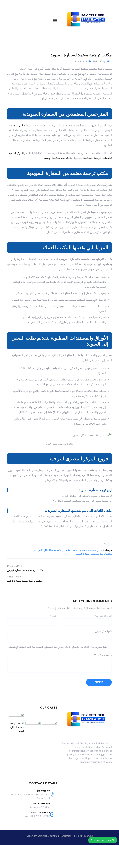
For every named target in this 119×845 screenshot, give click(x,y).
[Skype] (104, 768)
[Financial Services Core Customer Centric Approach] (16, 727)
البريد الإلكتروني (103, 615)
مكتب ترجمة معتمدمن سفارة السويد (94, 553)
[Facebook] (110, 768)
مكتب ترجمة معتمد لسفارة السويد (88, 550)
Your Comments (103, 655)
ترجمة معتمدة (82, 61)
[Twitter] (107, 768)
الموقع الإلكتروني (103, 631)
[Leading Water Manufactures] (49, 724)
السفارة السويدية (23, 125)
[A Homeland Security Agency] (16, 716)
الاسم (53, 615)
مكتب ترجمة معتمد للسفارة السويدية (52, 550)
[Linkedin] (100, 768)
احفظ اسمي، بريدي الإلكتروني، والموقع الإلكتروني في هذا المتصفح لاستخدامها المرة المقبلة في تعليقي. (58, 647)
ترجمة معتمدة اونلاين (56, 158)
